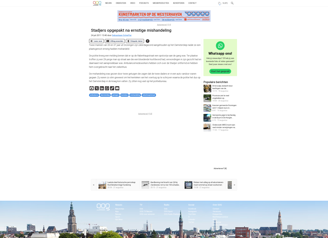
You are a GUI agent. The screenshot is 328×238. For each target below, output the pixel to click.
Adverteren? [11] (164, 25)
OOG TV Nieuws (146, 211)
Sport (117, 217)
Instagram (192, 211)
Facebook (192, 209)
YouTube (192, 214)
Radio (166, 205)
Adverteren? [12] (145, 114)
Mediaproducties (161, 3)
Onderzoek (121, 3)
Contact (192, 3)
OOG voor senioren (147, 214)
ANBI (215, 219)
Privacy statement (220, 225)
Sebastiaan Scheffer (122, 35)
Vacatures (217, 211)
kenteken (124, 95)
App (117, 211)
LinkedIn (191, 219)
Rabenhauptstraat (149, 95)
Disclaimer (217, 222)
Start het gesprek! (220, 71)
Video (132, 3)
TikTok (191, 222)
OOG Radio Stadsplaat (173, 214)
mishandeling (135, 95)
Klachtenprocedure (220, 217)
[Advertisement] (145, 105)
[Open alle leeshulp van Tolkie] (147, 41)
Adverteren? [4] (220, 168)
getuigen (115, 95)
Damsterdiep (105, 95)
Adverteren (178, 3)
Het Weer (119, 219)
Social (191, 205)
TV (141, 205)
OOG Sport (168, 211)
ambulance (94, 95)
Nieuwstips (119, 209)
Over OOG (217, 205)
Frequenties (217, 214)
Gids (141, 209)
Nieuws (108, 3)
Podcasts (144, 3)
